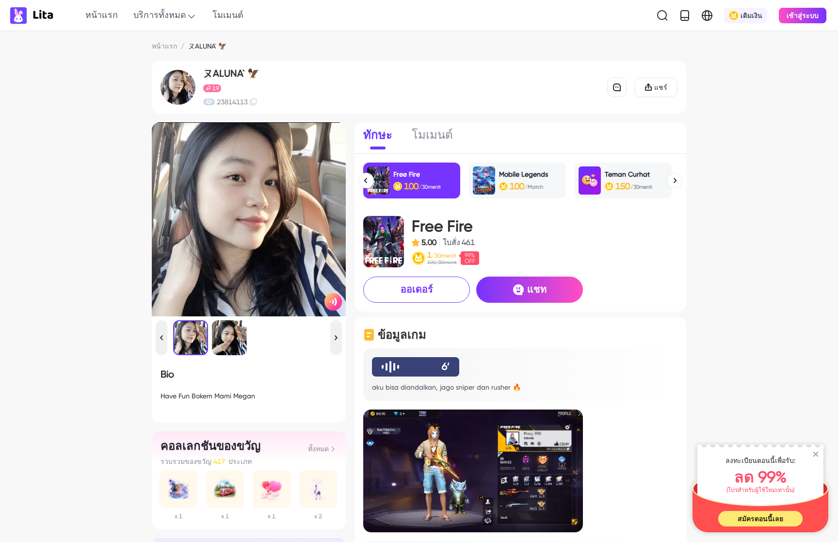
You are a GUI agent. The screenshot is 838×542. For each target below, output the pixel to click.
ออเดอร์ (417, 289)
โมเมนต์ (227, 15)
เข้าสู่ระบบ (803, 15)
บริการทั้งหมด (159, 15)
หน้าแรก (101, 15)
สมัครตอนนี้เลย (760, 519)
